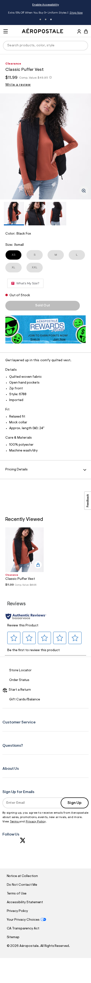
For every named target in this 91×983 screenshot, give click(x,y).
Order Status (19, 680)
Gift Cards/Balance (24, 699)
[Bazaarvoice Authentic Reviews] (26, 616)
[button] (14, 638)
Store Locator (20, 670)
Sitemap (13, 937)
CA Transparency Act (23, 928)
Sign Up (74, 803)
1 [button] (40, 19)
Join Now (59, 339)
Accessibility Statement (25, 902)
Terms (14, 821)
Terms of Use (17, 893)
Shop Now (76, 12)
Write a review (18, 85)
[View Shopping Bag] (86, 31)
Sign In (35, 339)
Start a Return (19, 690)
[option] (45, 146)
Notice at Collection (22, 876)
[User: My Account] (79, 32)
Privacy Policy (36, 821)
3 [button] (51, 19)
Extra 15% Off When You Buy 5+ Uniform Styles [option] (45, 13)
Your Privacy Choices (23, 920)
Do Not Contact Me (22, 885)
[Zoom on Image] (84, 191)
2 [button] (45, 19)
